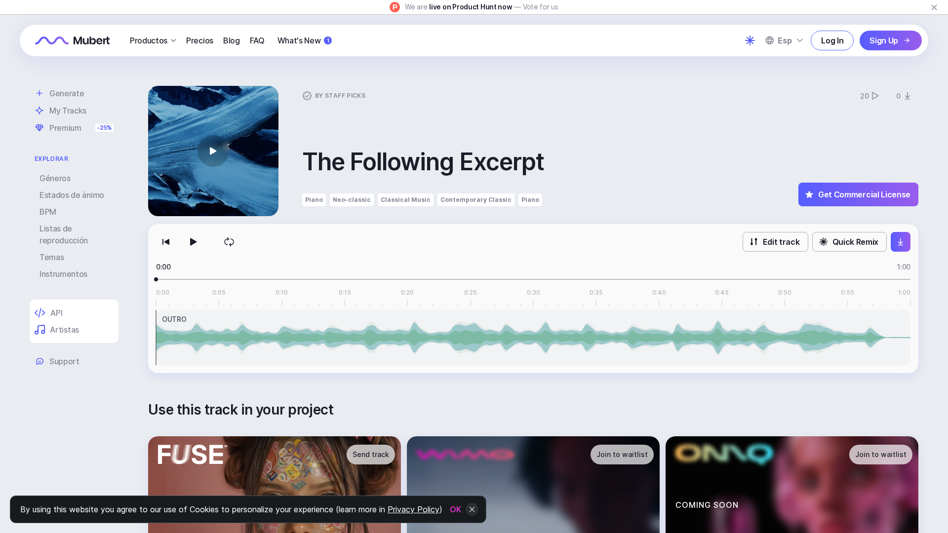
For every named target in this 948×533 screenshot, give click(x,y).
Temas (52, 257)
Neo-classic (352, 199)
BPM (48, 212)
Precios (199, 40)
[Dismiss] (934, 7)
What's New (303, 40)
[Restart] (166, 242)
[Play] (193, 242)
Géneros (55, 178)
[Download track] (900, 242)
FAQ (257, 40)
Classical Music (406, 199)
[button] (213, 151)
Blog (231, 40)
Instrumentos (63, 274)
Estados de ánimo (72, 195)
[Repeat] (229, 242)
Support (64, 361)
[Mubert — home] (72, 40)
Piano (314, 199)
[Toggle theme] (750, 40)
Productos (148, 40)
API (56, 313)
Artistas (64, 330)
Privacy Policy (413, 509)
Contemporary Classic (476, 199)
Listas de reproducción (64, 234)
